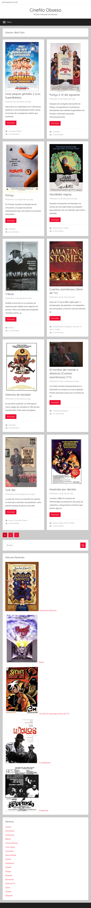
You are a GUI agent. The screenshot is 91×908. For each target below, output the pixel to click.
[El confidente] (22, 763)
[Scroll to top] (87, 904)
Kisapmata (43, 810)
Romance (9, 879)
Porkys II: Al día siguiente (64, 94)
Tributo (9, 294)
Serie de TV (77, 327)
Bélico (8, 839)
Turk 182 (10, 490)
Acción (11, 520)
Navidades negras (60, 194)
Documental (10, 855)
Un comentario (58, 414)
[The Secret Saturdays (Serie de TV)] (22, 714)
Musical (8, 875)
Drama (11, 328)
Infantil (18, 131)
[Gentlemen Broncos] (22, 610)
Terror (60, 228)
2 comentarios (13, 331)
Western (9, 896)
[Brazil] (22, 662)
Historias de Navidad (17, 394)
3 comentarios (13, 134)
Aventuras (9, 835)
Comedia (11, 131)
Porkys (9, 195)
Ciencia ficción (58, 327)
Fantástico (68, 327)
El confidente (44, 763)
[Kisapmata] (22, 810)
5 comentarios (58, 135)
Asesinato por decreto (62, 489)
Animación (10, 831)
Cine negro (10, 847)
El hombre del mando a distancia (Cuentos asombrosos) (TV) (63, 373)
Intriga (55, 228)
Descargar (11, 123)
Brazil (41, 662)
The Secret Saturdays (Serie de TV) (54, 714)
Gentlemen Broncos (47, 610)
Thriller (66, 228)
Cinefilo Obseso (45, 10)
